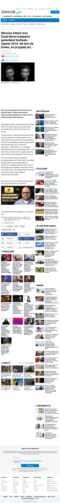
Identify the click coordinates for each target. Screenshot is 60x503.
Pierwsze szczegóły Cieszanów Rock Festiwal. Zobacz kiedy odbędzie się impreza (18, 287)
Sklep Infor (3, 490)
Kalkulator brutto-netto (52, 488)
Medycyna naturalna (38, 485)
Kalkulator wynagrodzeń (52, 490)
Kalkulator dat (50, 480)
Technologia (16, 481)
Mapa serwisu (51, 496)
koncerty (18, 27)
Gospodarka (16, 483)
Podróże (15, 490)
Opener (22, 226)
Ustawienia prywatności (28, 498)
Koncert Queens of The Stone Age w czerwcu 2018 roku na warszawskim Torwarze (6, 307)
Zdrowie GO (19, 24)
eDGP (2, 483)
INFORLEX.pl (30, 8)
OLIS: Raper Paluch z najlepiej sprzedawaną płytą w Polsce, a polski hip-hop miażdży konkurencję (6, 331)
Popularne (21, 363)
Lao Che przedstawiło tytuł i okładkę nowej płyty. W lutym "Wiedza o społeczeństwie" (18, 329)
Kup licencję (17, 220)
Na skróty (4, 477)
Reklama (16, 496)
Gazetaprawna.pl (5, 481)
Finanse (35, 481)
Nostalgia (12, 24)
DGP (36, 8)
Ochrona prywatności (40, 496)
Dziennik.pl (16, 477)
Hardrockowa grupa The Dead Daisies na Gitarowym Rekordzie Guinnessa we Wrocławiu (29, 267)
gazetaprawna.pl (50, 8)
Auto (14, 480)
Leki (34, 483)
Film (24, 488)
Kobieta (24, 480)
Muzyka (4, 20)
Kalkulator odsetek (51, 487)
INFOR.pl (18, 8)
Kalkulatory (50, 477)
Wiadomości (16, 485)
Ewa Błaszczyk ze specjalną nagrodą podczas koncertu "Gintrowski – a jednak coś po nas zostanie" (5, 288)
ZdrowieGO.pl (42, 8)
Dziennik (3, 27)
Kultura (24, 492)
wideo (16, 226)
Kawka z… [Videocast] (29, 24)
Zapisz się (30, 465)
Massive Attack (6, 230)
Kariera (23, 496)
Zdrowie (15, 488)
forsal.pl (24, 8)
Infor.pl (2, 480)
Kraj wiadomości (30, 363)
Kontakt (5, 496)
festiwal (9, 226)
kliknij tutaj (38, 471)
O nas (10, 496)
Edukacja (25, 483)
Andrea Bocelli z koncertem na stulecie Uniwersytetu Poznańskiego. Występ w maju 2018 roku (29, 330)
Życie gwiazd (26, 487)
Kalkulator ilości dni (51, 481)
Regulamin (29, 496)
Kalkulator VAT (50, 485)
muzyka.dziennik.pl (11, 27)
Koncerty (12, 20)
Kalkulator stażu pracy (52, 483)
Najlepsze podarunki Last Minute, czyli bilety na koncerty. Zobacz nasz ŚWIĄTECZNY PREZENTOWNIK (6, 267)
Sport (14, 487)
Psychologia (36, 488)
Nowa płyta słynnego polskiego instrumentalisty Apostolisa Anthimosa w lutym (29, 288)
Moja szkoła (25, 485)
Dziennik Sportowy (40, 24)
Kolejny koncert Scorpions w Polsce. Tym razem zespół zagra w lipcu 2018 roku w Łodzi (6, 350)
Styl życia (36, 490)
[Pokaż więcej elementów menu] (58, 16)
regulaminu (31, 461)
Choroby (35, 487)
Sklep (57, 8)
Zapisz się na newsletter (11, 60)
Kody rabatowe (26, 481)
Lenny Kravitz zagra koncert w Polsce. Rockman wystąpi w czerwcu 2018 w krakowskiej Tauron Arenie (17, 308)
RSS (37, 498)
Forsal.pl (3, 485)
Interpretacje (4, 488)
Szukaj (56, 12)
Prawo (35, 480)
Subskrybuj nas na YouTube (12, 56)
